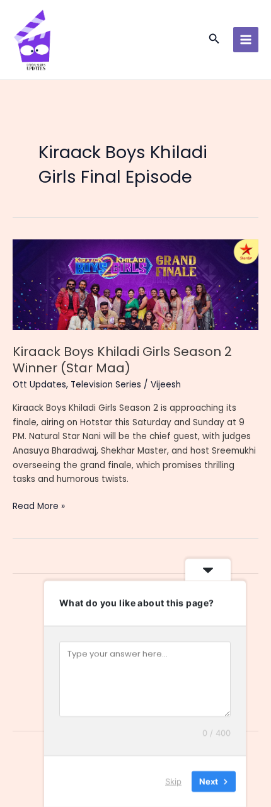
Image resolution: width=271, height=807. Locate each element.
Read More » (39, 507)
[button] (214, 40)
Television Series (106, 385)
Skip (173, 781)
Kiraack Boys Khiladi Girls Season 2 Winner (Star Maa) (122, 360)
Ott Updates (39, 385)
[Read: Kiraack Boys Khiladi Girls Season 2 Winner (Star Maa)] (135, 284)
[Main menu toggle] (246, 40)
